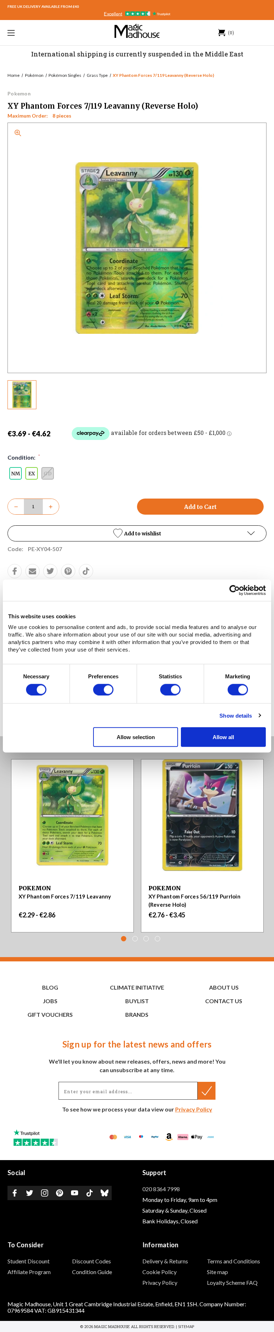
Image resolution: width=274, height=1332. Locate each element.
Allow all (223, 737)
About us (224, 987)
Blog (50, 987)
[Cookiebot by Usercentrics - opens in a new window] (234, 590)
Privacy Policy (193, 1109)
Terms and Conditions (233, 1261)
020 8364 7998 (161, 1188)
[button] (137, 533)
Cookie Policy (159, 1271)
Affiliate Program (29, 1271)
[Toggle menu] (33, 33)
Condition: (23, 457)
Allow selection (136, 737)
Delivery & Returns (165, 1261)
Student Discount (28, 1261)
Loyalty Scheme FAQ (232, 1282)
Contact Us (223, 1000)
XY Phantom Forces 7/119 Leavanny (65, 896)
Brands (136, 1014)
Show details (235, 715)
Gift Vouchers (50, 1014)
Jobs (50, 1000)
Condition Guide (92, 1271)
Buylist (137, 1000)
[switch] (103, 689)
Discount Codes (91, 1261)
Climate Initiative (137, 987)
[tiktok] (86, 571)
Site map (217, 1271)
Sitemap (186, 1326)
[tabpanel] (72, 845)
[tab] (123, 938)
